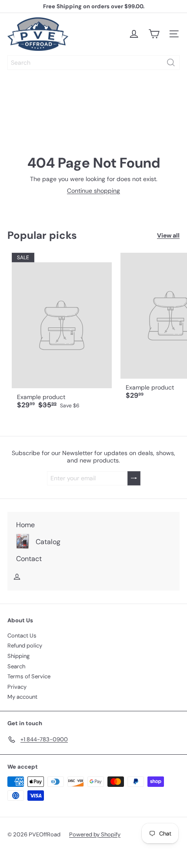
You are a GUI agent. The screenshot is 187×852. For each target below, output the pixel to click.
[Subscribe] (133, 478)
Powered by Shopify (94, 834)
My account (22, 696)
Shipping (18, 656)
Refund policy (24, 645)
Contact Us (22, 635)
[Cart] (154, 33)
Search (16, 666)
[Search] (171, 62)
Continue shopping (93, 191)
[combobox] (93, 62)
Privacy (17, 686)
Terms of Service (28, 676)
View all (168, 235)
